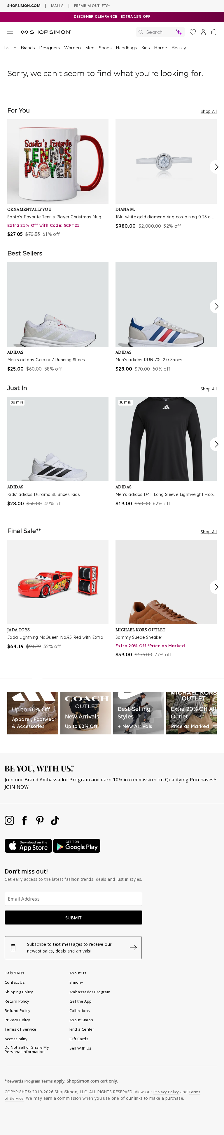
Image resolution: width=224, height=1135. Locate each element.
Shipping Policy (19, 991)
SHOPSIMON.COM (23, 5)
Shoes (105, 47)
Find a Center (81, 1029)
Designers (49, 47)
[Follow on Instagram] (10, 823)
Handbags (126, 47)
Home (160, 47)
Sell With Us (80, 1048)
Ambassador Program (89, 991)
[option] (58, 178)
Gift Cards (78, 1038)
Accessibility (16, 1038)
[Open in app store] (29, 851)
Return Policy (17, 1001)
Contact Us (15, 982)
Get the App (80, 1001)
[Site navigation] (10, 33)
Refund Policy (17, 1010)
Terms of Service (20, 1029)
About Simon (81, 1019)
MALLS (57, 5)
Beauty (179, 47)
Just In (9, 47)
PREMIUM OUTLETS (92, 5)
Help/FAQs (14, 973)
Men (89, 47)
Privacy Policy (17, 1019)
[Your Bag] (214, 33)
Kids (145, 47)
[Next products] (217, 167)
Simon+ (76, 982)
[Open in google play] (76, 851)
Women (72, 47)
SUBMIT (73, 917)
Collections (79, 1010)
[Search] (160, 32)
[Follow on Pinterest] (40, 823)
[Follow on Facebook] (25, 823)
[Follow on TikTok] (55, 823)
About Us (77, 973)
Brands (28, 47)
